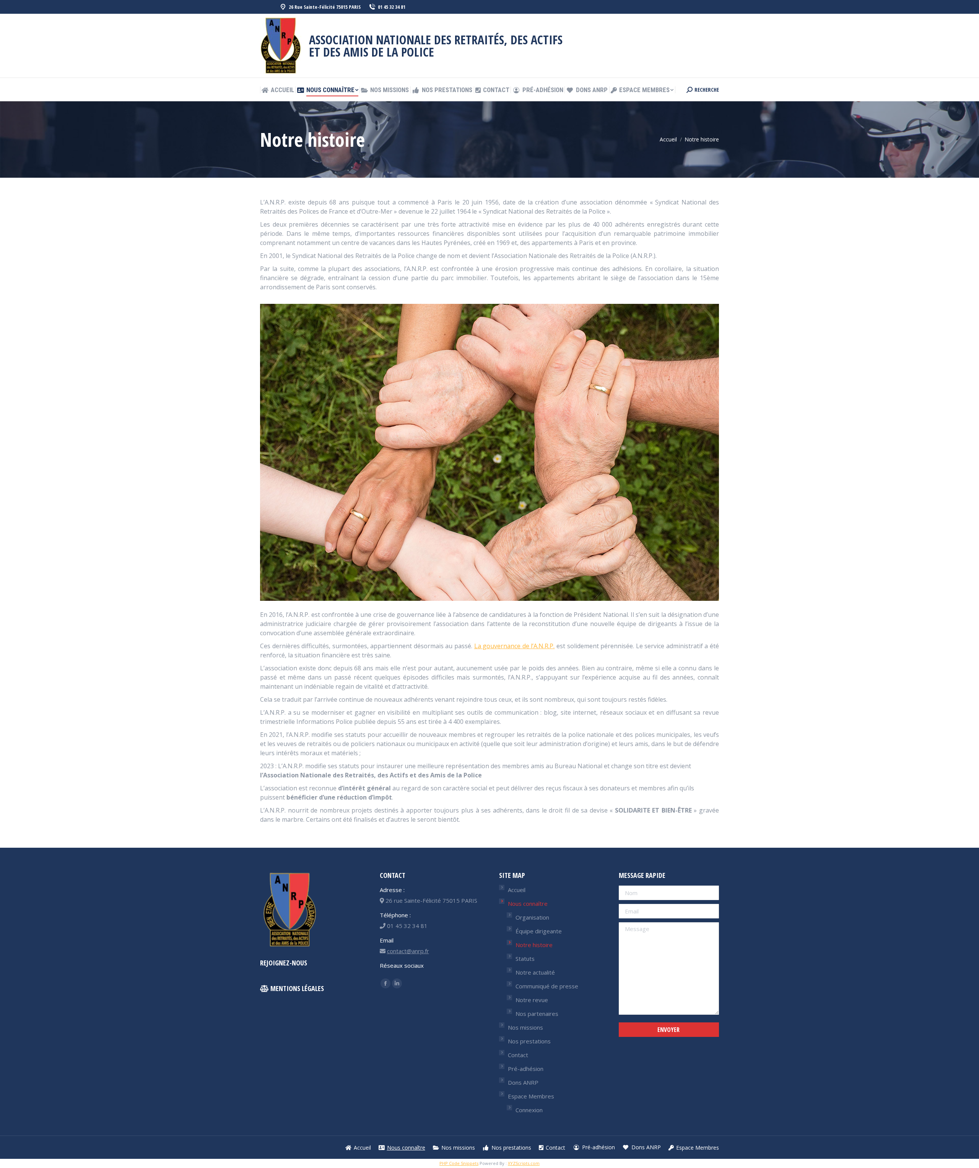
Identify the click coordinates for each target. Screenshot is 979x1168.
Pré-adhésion (525, 1068)
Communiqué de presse (547, 986)
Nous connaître (528, 903)
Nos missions (525, 1027)
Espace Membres (531, 1096)
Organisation (532, 917)
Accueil (516, 890)
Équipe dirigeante (539, 931)
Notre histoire (534, 945)
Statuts (525, 958)
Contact (518, 1055)
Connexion (529, 1110)
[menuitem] (278, 90)
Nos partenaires (537, 1013)
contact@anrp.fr (408, 951)
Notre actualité (535, 972)
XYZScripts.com (524, 1163)
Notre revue (532, 1000)
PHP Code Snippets (458, 1163)
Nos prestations (529, 1041)
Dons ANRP (523, 1082)
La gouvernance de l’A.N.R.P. (514, 646)
